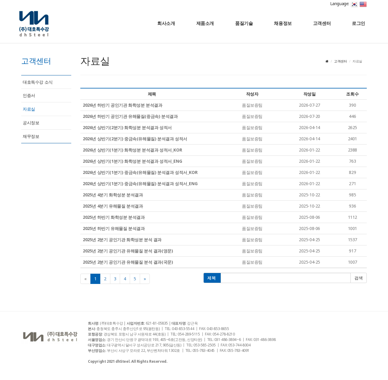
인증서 (29, 95)
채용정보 (283, 23)
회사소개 (166, 23)
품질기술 (244, 23)
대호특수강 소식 (38, 82)
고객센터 (322, 23)
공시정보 (31, 122)
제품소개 (205, 23)
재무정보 (31, 136)
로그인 (358, 23)
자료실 (29, 109)
